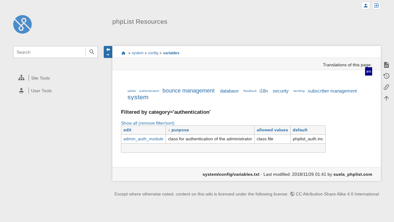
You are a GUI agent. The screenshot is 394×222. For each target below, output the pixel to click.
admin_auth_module (143, 138)
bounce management (189, 91)
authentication (149, 90)
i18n (263, 90)
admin (131, 90)
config (153, 53)
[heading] (56, 78)
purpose (180, 129)
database (229, 90)
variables (171, 53)
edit (127, 129)
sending (299, 90)
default (300, 129)
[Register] (365, 6)
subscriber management (332, 90)
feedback (250, 90)
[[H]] (22, 24)
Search (92, 52)
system (137, 53)
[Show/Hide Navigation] (108, 52)
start (123, 53)
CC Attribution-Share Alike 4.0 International (337, 193)
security (281, 90)
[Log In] (376, 6)
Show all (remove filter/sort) (148, 123)
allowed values (272, 129)
